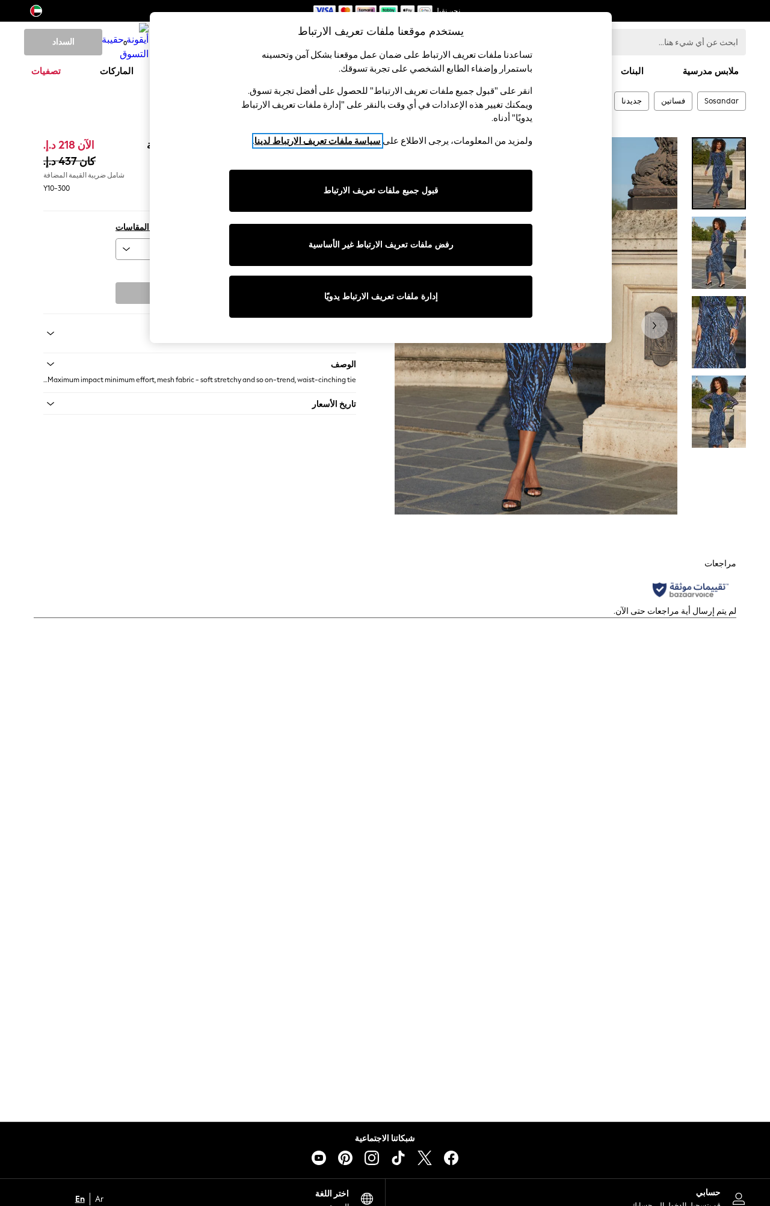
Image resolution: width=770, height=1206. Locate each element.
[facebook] (451, 1158)
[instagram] (372, 1158)
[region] (381, 177)
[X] (424, 1158)
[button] (199, 364)
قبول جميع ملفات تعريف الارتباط (381, 190)
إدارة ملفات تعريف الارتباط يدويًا (381, 296)
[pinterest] (345, 1158)
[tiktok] (398, 1158)
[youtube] (319, 1158)
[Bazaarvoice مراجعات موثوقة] (690, 590)
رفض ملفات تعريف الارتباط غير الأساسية (381, 245)
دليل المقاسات (141, 227)
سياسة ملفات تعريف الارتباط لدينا (317, 140)
